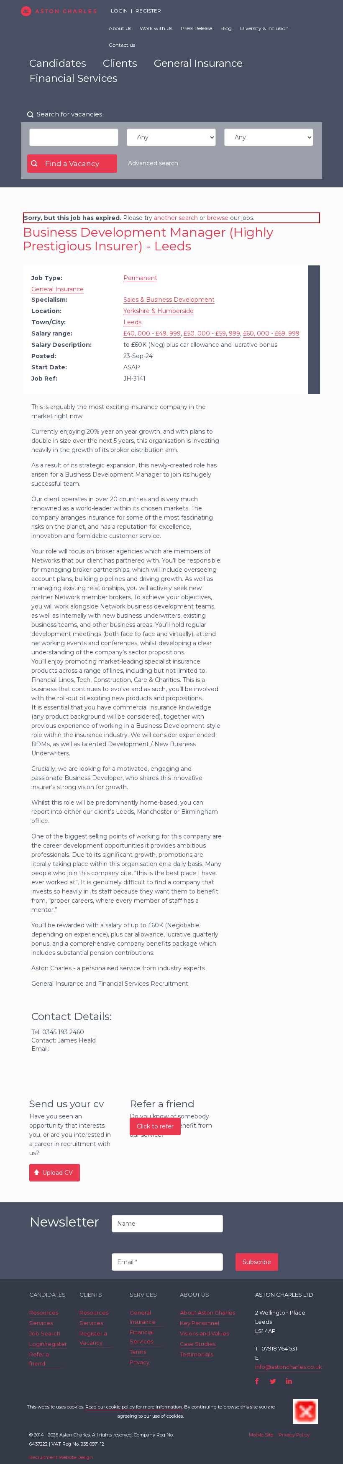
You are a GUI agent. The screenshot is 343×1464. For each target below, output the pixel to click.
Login (119, 11)
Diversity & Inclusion (264, 28)
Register (148, 11)
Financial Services (73, 78)
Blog (226, 28)
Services (41, 1323)
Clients (120, 63)
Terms (138, 1351)
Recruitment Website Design (61, 1457)
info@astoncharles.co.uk (288, 1366)
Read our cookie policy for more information (133, 1407)
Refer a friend (39, 1359)
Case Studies (197, 1343)
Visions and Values (204, 1333)
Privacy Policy (294, 1435)
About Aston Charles (207, 1312)
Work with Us (156, 28)
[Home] (58, 11)
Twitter (273, 1381)
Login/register (48, 1343)
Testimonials (196, 1354)
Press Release (196, 28)
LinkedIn (289, 1381)
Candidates (57, 63)
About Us (120, 28)
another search (176, 218)
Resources (43, 1312)
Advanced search (153, 163)
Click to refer (155, 1126)
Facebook (257, 1381)
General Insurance (198, 63)
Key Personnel (199, 1323)
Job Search (44, 1333)
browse (217, 218)
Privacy (139, 1362)
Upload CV (57, 1172)
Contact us (122, 45)
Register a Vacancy (93, 1338)
